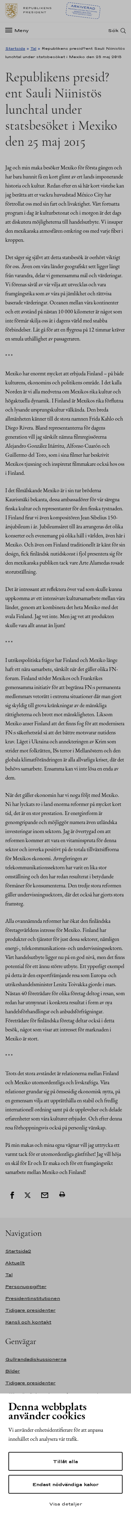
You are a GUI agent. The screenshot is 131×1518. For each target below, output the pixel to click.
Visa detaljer (65, 1504)
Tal (33, 48)
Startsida (15, 48)
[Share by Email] (44, 1194)
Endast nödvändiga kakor (65, 1484)
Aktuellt (15, 1263)
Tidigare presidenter (30, 1310)
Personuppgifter (25, 1286)
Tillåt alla (65, 1461)
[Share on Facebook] (12, 1194)
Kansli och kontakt (28, 1322)
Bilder (12, 1371)
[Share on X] (27, 1194)
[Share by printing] (62, 1194)
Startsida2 (18, 1251)
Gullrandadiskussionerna (35, 1359)
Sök (113, 30)
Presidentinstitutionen (32, 1298)
